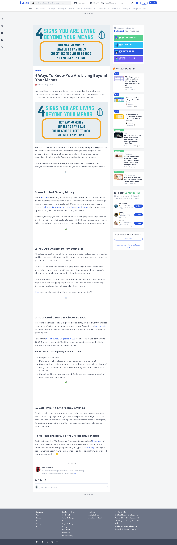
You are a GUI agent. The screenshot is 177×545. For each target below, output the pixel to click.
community (88, 448)
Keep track (97, 441)
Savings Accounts (68, 527)
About (38, 515)
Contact (38, 518)
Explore (138, 206)
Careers (38, 521)
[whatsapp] (2, 33)
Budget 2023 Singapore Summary (126, 529)
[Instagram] (47, 542)
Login (144, 3)
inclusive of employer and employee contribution (65, 207)
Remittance (66, 533)
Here (37, 292)
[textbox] (73, 487)
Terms (38, 527)
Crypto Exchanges (68, 524)
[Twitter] (37, 542)
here (128, 247)
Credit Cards (66, 515)
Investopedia (100, 326)
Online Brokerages (68, 518)
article (44, 197)
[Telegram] (52, 542)
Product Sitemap (67, 536)
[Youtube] (57, 542)
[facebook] (2, 19)
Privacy (38, 524)
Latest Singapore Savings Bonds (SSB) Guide (127, 522)
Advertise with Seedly (95, 518)
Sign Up (153, 3)
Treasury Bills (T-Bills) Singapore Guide (127, 518)
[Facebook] (42, 542)
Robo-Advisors (67, 521)
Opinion (38, 70)
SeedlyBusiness (93, 515)
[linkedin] (2, 26)
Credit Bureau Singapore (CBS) (60, 339)
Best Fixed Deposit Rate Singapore (126, 515)
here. (74, 474)
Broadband (66, 530)
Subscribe (128, 239)
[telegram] (2, 40)
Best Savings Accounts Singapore (126, 526)
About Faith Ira (47, 468)
